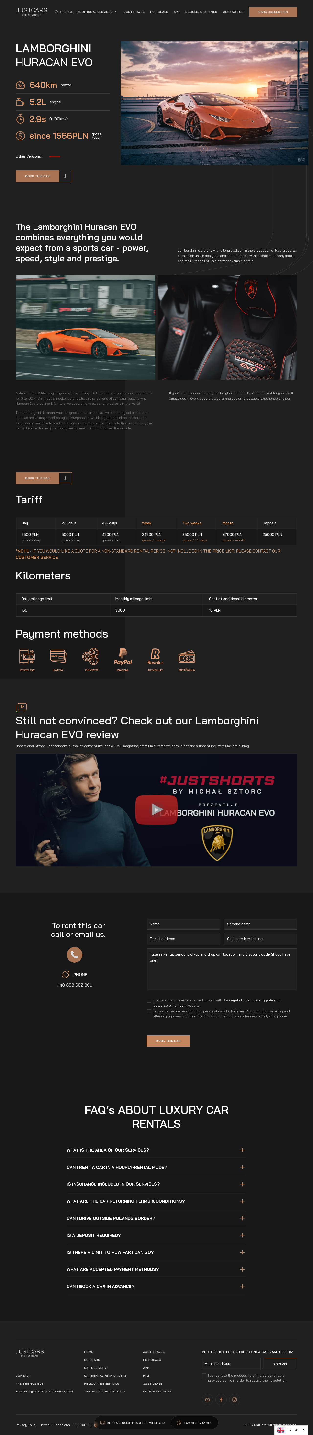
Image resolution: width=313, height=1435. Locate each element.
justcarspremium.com (169, 1005)
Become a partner (201, 12)
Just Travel (154, 1352)
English (292, 1430)
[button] (64, 12)
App (146, 1368)
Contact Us (233, 12)
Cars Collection (273, 12)
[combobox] (291, 1430)
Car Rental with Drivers (105, 1375)
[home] (31, 12)
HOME (88, 1352)
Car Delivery (95, 1368)
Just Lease (153, 1383)
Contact (23, 1375)
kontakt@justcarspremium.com (44, 1391)
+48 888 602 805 (74, 985)
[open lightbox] (156, 810)
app (177, 12)
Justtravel (134, 12)
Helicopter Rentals (101, 1383)
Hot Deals (159, 12)
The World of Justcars (105, 1391)
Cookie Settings (157, 1391)
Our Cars (92, 1359)
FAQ (146, 1375)
